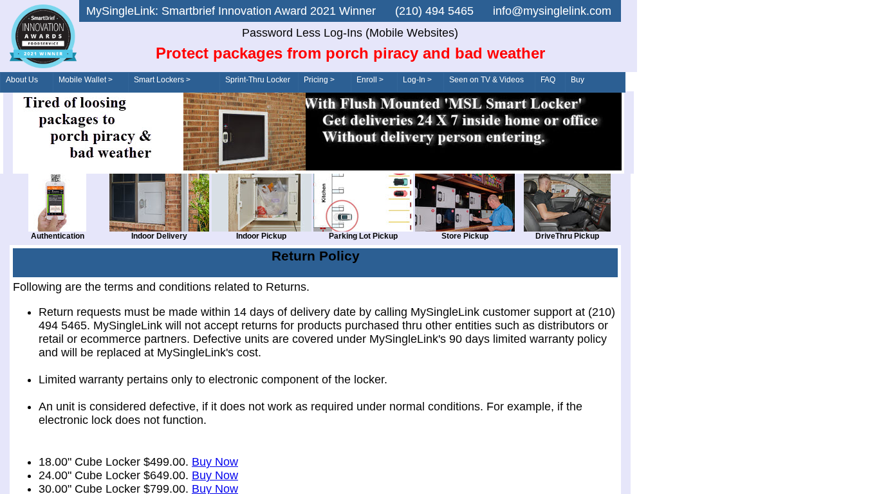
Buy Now (215, 461)
